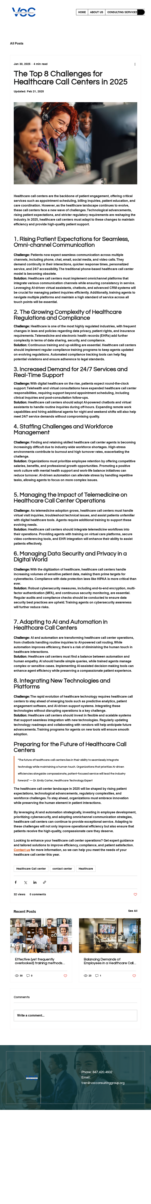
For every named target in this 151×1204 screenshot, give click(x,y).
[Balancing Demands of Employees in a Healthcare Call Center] (110, 935)
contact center (62, 868)
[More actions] (135, 64)
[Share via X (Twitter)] (25, 882)
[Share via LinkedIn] (35, 882)
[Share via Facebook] (15, 882)
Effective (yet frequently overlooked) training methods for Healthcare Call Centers (38, 961)
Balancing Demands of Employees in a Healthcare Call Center (109, 961)
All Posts (16, 43)
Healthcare (86, 868)
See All (132, 910)
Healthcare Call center (31, 868)
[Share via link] (44, 882)
